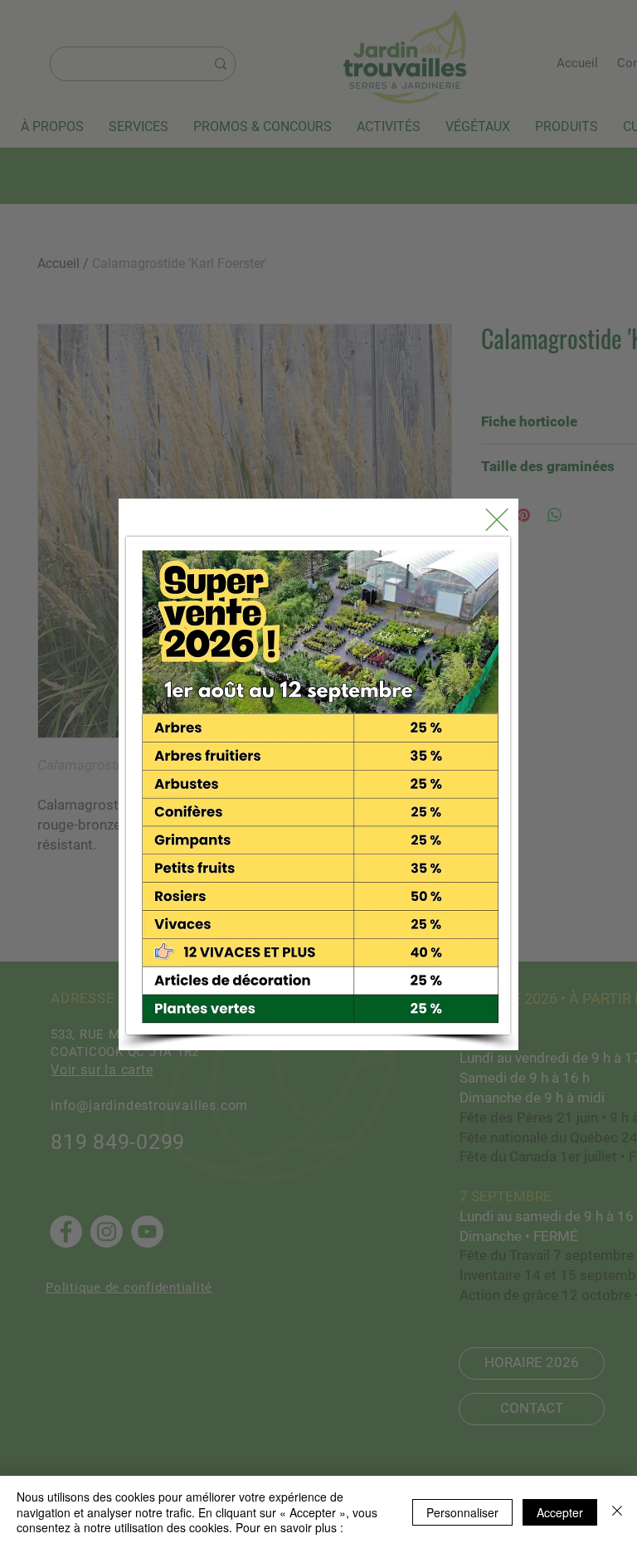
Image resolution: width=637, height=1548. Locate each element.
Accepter (560, 1512)
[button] (497, 520)
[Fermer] (617, 1512)
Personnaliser (462, 1512)
